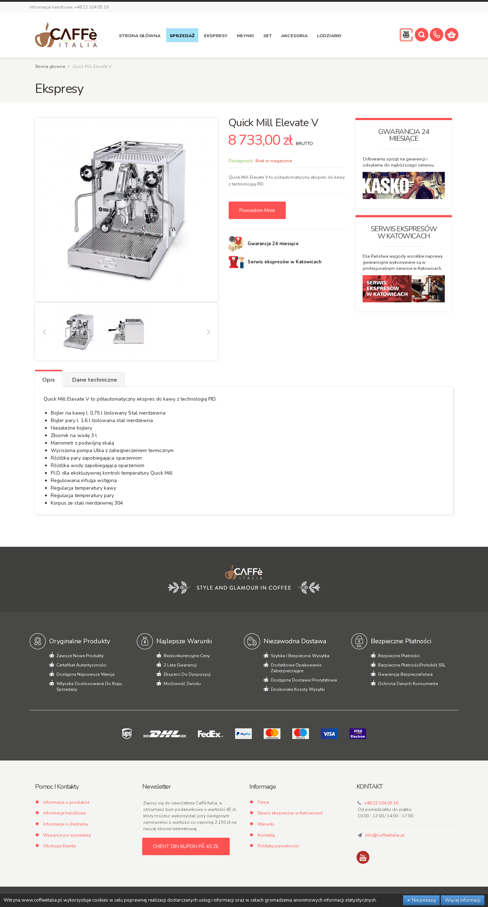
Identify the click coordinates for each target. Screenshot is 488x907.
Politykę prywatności (278, 846)
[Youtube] (363, 857)
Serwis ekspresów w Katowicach (290, 813)
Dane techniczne (94, 380)
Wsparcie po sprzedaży (67, 835)
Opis (48, 380)
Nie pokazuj (423, 900)
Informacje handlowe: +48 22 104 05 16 (69, 7)
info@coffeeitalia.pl (385, 835)
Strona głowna (50, 66)
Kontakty (266, 835)
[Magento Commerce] (66, 35)
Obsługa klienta (59, 846)
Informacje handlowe (64, 813)
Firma (263, 802)
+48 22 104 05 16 (381, 803)
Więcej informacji (462, 900)
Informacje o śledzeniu (65, 824)
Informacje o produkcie (66, 802)
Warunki (266, 824)
